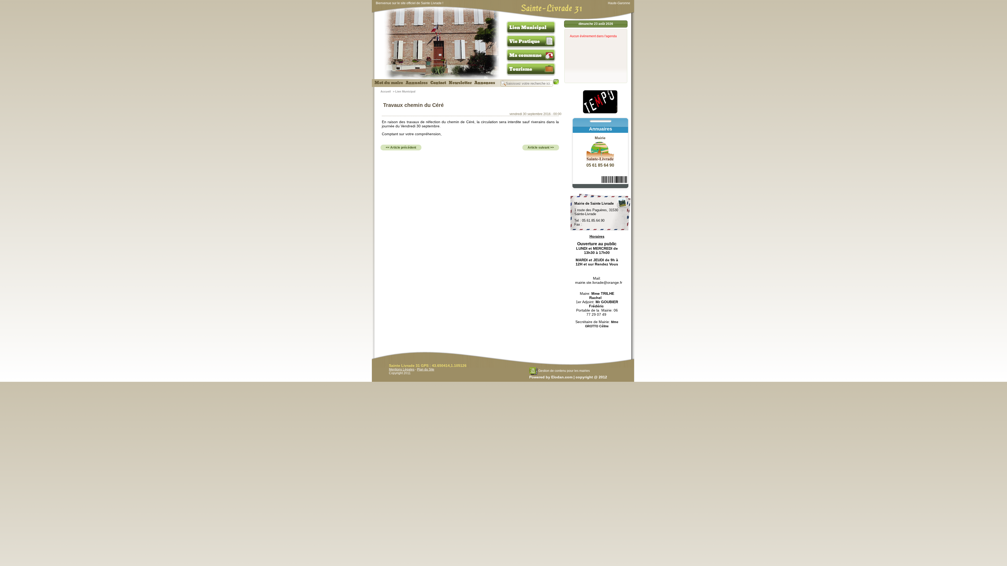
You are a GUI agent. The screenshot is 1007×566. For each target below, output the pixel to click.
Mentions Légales (401, 369)
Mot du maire (388, 83)
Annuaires (417, 83)
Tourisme (520, 69)
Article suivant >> (541, 147)
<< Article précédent (401, 147)
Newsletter (460, 83)
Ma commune (525, 55)
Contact (438, 83)
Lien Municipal (528, 27)
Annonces (484, 83)
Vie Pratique (524, 41)
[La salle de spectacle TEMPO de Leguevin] (600, 113)
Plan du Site (425, 369)
